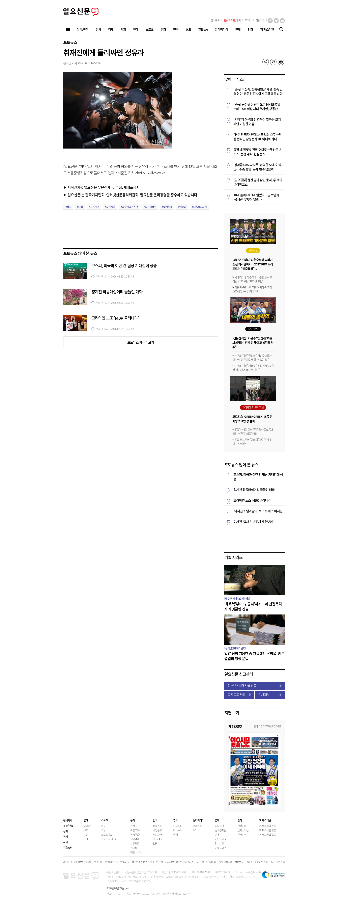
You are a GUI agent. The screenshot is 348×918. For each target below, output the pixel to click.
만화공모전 (243, 830)
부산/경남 (158, 834)
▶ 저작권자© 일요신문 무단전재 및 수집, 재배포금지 (101, 187)
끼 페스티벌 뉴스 (267, 826)
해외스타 (177, 826)
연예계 (87, 826)
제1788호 (235, 726)
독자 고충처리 (236, 694)
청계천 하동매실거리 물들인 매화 (116, 292)
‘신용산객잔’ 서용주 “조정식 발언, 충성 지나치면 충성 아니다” (253, 368)
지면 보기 (231, 713)
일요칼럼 (219, 826)
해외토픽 (177, 830)
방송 (86, 834)
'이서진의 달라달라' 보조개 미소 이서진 (258, 511)
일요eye (67, 847)
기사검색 (280, 30)
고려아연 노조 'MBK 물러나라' (115, 318)
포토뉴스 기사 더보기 (140, 342)
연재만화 (241, 834)
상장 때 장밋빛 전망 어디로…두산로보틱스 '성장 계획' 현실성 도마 (257, 151)
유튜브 (282, 20)
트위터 (276, 20)
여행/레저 (135, 830)
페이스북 (270, 20)
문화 (132, 820)
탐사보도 (219, 843)
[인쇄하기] (281, 62)
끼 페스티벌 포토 (267, 834)
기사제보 (264, 694)
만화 (239, 820)
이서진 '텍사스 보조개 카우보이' (253, 521)
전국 (155, 820)
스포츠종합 (106, 834)
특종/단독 (68, 826)
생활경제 (134, 839)
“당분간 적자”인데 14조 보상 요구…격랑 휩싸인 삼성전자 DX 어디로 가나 (257, 136)
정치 (65, 831)
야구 (103, 826)
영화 (86, 830)
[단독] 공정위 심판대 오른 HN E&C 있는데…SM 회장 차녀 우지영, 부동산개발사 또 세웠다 (257, 106)
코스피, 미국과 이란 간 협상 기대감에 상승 (124, 265)
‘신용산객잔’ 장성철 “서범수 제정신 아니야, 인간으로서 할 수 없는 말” (252, 357)
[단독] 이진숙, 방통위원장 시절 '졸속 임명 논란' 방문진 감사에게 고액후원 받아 (257, 91)
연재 (217, 820)
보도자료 (134, 843)
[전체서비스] (68, 29)
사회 (65, 842)
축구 (103, 830)
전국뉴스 (157, 826)
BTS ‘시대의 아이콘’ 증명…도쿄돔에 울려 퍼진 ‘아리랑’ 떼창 (252, 431)
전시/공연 (135, 834)
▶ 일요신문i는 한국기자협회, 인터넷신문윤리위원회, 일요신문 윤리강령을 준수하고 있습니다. (130, 194)
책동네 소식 (136, 852)
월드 (175, 820)
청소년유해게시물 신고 (242, 685)
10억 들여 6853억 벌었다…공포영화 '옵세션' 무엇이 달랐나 (256, 197)
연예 (86, 820)
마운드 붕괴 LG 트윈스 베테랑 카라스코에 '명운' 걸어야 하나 (252, 289)
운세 (217, 834)
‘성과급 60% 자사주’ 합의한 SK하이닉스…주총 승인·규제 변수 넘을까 (257, 166)
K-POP (87, 839)
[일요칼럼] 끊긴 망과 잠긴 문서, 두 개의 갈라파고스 (257, 182)
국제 (175, 834)
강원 (155, 843)
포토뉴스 (70, 42)
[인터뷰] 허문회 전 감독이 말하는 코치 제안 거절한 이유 (257, 121)
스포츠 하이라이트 (110, 839)
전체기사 (67, 820)
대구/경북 (158, 839)
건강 (132, 826)
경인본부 (157, 830)
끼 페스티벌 (265, 820)
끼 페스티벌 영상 (267, 830)
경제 (65, 836)
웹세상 (133, 848)
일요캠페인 (220, 830)
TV (194, 830)
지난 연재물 (221, 839)
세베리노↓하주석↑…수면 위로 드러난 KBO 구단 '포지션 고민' (252, 279)
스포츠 (104, 820)
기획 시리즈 (233, 557)
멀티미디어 (198, 820)
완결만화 (241, 826)
